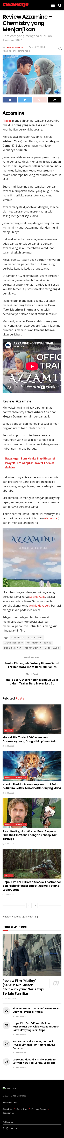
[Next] (35, 905)
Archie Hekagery (39, 605)
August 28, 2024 (37, 47)
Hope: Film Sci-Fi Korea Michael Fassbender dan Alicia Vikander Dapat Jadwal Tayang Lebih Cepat (32, 886)
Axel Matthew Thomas (39, 642)
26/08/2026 (9, 746)
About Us (7, 1109)
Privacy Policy (38, 1109)
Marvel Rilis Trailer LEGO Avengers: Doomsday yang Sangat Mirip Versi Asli (29, 739)
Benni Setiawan (12, 647)
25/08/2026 (9, 894)
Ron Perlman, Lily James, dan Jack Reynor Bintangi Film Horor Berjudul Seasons (34, 1045)
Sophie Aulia (37, 597)
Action (9, 731)
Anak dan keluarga (15, 778)
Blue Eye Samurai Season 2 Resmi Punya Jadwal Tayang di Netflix (36, 1010)
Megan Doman (33, 647)
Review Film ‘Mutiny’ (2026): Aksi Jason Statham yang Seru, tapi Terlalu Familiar (23, 987)
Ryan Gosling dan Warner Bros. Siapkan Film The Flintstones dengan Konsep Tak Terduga (29, 835)
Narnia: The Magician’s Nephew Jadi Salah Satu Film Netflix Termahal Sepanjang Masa (32, 786)
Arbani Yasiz (35, 637)
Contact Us (9, 1113)
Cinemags (21, 1095)
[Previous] (29, 905)
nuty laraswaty (14, 47)
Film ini (7, 120)
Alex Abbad (51, 518)
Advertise (22, 1109)
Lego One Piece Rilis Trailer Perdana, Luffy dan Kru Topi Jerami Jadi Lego (34, 1061)
